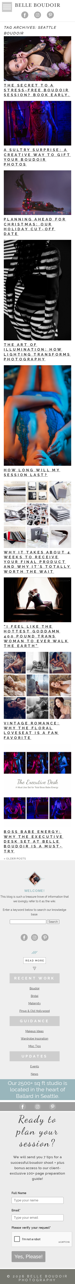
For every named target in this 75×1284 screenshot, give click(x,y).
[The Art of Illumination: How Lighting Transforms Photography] (37, 290)
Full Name (19, 1193)
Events (34, 1066)
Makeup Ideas (34, 1031)
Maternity (34, 1003)
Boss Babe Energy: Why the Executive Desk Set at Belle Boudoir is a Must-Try (33, 841)
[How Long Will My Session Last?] (37, 415)
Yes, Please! (28, 1256)
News (34, 1074)
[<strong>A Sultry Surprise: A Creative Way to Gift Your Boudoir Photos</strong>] (37, 123)
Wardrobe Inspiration (34, 1038)
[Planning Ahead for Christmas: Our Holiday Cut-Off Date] (37, 192)
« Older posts (15, 858)
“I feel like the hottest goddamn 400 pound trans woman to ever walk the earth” (36, 636)
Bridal (34, 996)
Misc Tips (34, 1046)
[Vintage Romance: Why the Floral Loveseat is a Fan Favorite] (37, 685)
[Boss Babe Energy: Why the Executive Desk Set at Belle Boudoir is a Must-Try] (37, 785)
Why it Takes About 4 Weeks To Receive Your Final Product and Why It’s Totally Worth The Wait (37, 562)
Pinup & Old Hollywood (34, 1011)
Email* (16, 1210)
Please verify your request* (31, 1227)
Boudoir (35, 988)
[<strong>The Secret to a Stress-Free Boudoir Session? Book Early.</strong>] (37, 58)
